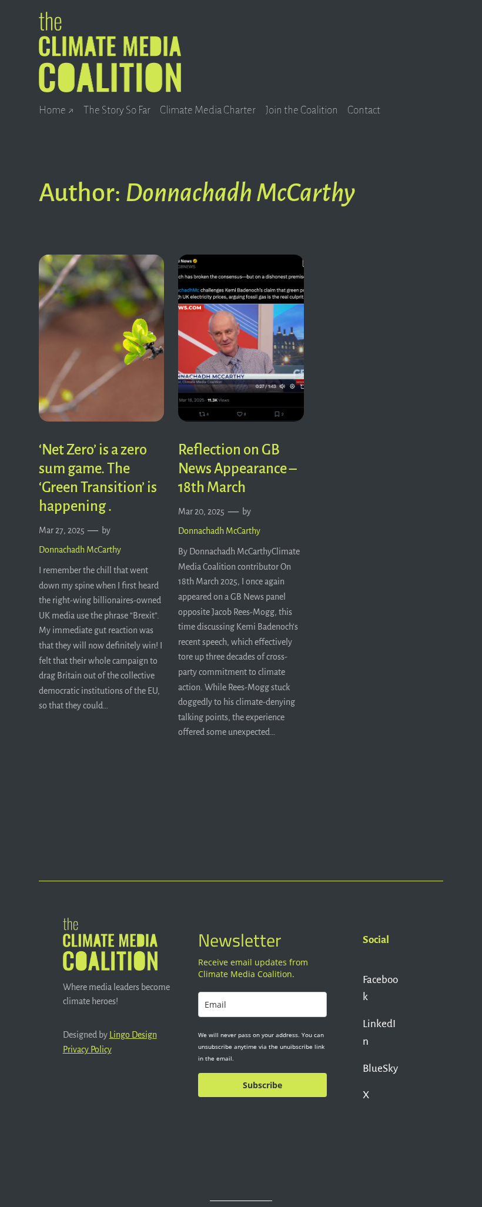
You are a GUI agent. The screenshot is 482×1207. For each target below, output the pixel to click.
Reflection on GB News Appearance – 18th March (237, 468)
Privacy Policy (87, 1049)
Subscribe (262, 1085)
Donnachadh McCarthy (80, 549)
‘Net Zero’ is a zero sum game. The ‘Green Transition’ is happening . (98, 478)
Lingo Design (133, 1034)
